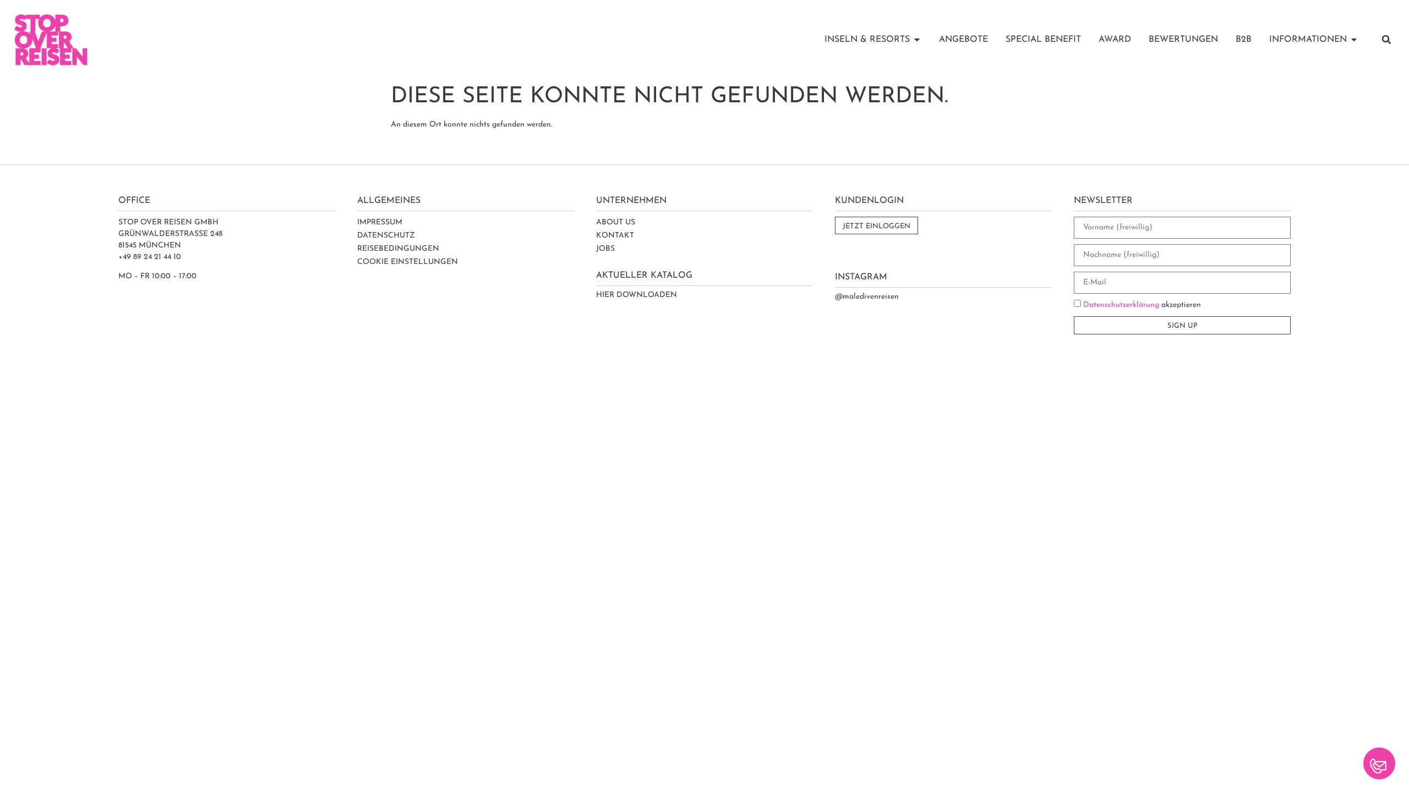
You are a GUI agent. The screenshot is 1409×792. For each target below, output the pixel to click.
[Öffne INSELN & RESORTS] (917, 39)
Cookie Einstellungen (407, 262)
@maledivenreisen (867, 297)
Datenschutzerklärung (1121, 305)
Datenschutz (386, 236)
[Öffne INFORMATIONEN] (1354, 39)
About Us (615, 222)
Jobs (605, 249)
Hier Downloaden (636, 295)
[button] (1386, 39)
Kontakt (615, 236)
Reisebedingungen (398, 249)
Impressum (379, 222)
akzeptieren (1142, 305)
